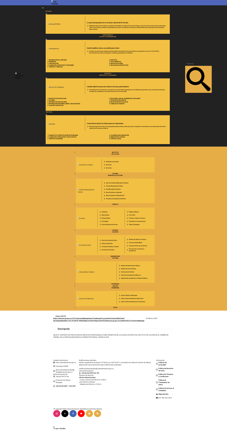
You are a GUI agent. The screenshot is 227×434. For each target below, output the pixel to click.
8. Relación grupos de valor (118, 102)
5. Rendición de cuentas (117, 137)
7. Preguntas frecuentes (117, 100)
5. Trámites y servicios (55, 67)
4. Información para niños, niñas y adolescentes (63, 103)
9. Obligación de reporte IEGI (118, 65)
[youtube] (81, 413)
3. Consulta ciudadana (55, 138)
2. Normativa (51, 61)
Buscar (187, 60)
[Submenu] (46, 39)
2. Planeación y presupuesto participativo (62, 137)
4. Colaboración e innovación (119, 135)
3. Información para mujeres (57, 102)
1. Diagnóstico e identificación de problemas (62, 135)
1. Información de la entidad (57, 60)
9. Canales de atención (116, 103)
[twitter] (64, 413)
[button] (198, 79)
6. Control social (115, 138)
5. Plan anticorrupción (55, 105)
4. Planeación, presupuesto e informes (60, 65)
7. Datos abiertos (115, 61)
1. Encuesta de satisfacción (56, 98)
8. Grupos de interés (116, 63)
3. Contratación (52, 63)
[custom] (89, 413)
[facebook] (73, 413)
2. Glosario (51, 100)
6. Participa (113, 60)
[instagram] (56, 413)
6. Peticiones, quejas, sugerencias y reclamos (124, 98)
